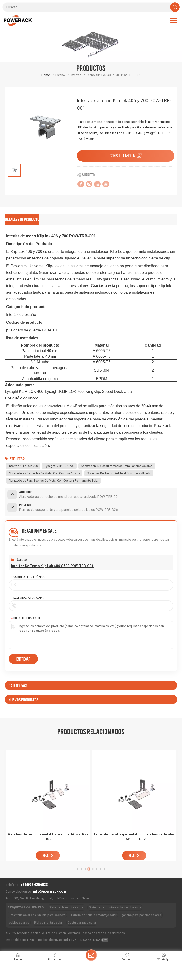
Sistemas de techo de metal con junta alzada (119, 473)
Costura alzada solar (82, 922)
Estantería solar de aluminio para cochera (37, 915)
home (45, 75)
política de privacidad (53, 939)
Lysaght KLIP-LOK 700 (59, 466)
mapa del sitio (16, 939)
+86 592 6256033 (34, 884)
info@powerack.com (49, 891)
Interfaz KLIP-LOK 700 (23, 466)
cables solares (19, 922)
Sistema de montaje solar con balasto (115, 907)
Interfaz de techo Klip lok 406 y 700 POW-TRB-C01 (52, 566)
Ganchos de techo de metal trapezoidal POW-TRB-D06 (48, 836)
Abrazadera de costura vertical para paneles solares (116, 466)
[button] (77, 869)
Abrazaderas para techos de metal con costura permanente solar (54, 480)
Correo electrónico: (28, 577)
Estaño (60, 75)
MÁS (46, 855)
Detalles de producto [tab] (22, 218)
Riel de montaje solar (48, 922)
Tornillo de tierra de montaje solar (93, 915)
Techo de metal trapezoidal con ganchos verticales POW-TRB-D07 (134, 836)
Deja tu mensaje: (26, 618)
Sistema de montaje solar (66, 907)
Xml (32, 939)
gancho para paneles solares (141, 915)
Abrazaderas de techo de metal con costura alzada (44, 473)
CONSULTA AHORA (122, 155)
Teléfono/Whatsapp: (27, 597)
